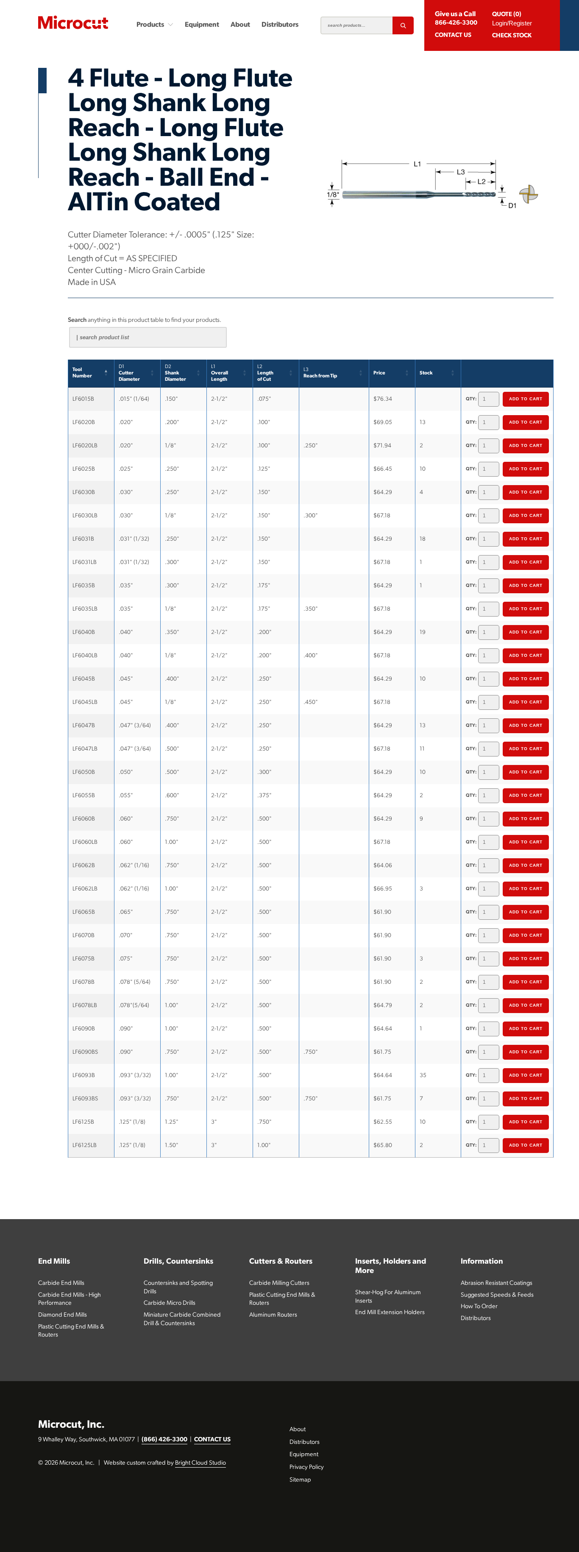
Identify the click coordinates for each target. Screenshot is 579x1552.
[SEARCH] (403, 25)
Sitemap (300, 1480)
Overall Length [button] (219, 373)
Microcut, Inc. (71, 1425)
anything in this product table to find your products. (144, 320)
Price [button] (379, 373)
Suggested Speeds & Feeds (497, 1295)
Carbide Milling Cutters (279, 1283)
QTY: (471, 399)
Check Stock (512, 36)
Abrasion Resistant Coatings (496, 1283)
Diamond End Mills (62, 1315)
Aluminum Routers (273, 1315)
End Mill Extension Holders (390, 1312)
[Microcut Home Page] (73, 22)
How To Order (479, 1307)
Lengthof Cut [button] (265, 373)
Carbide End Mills (61, 1283)
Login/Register (512, 23)
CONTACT (453, 35)
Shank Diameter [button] (175, 373)
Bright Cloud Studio (200, 1463)
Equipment (202, 25)
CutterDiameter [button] (129, 373)
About (240, 25)
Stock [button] (426, 373)
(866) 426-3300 (164, 1440)
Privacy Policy (307, 1467)
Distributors (280, 25)
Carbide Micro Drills (169, 1303)
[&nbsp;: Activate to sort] (507, 374)
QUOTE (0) (506, 14)
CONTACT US (212, 1440)
